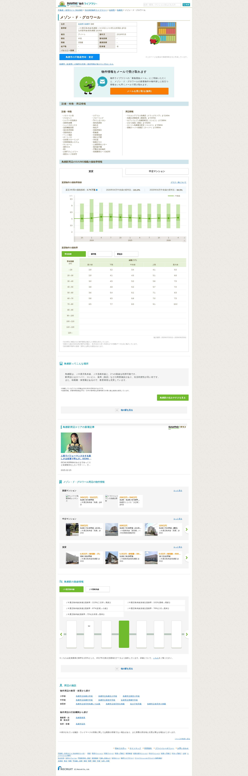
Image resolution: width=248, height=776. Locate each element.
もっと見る (178, 491)
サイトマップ (135, 748)
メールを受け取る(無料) (139, 91)
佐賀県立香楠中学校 (129, 700)
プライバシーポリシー (164, 748)
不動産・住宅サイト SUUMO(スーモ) (71, 753)
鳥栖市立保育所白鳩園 (115, 704)
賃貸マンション (97, 753)
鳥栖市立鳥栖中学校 (84, 700)
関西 (89, 761)
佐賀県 (112, 10)
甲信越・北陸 (77, 761)
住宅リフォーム (71, 758)
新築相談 (95, 758)
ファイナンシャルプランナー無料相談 (148, 758)
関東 (70, 761)
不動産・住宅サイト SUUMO (70, 10)
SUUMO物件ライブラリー (96, 10)
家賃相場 (129, 753)
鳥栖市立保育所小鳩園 (156, 704)
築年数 (93, 254)
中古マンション (154, 753)
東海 (85, 761)
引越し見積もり (105, 758)
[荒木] (177, 634)
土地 (184, 753)
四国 (94, 761)
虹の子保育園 (136, 704)
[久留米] (159, 634)
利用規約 (148, 748)
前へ (61, 634)
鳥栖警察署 (80, 718)
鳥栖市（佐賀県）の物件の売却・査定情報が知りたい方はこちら (86, 64)
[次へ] (186, 529)
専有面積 (68, 254)
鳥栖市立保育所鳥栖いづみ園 (88, 704)
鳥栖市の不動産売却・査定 (79, 57)
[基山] (71, 634)
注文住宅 (61, 758)
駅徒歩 (119, 254)
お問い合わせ (183, 748)
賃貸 (89, 753)
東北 (65, 761)
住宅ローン (116, 758)
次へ (186, 634)
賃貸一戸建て (119, 753)
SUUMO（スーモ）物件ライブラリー (77, 4)
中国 (98, 761)
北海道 (60, 761)
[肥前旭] (141, 634)
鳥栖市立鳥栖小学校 (84, 696)
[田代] (106, 634)
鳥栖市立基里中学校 (106, 700)
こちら (156, 658)
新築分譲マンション (140, 753)
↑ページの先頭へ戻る (182, 739)
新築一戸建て (166, 753)
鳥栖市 (120, 10)
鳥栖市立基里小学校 (131, 696)
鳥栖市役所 (80, 724)
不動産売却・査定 (84, 758)
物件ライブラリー (127, 758)
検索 (187, 5)
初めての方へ (120, 748)
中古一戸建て (176, 753)
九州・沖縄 (105, 761)
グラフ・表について (178, 182)
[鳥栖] (124, 634)
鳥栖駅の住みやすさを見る (173, 398)
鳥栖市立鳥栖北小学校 (107, 696)
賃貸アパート (109, 753)
